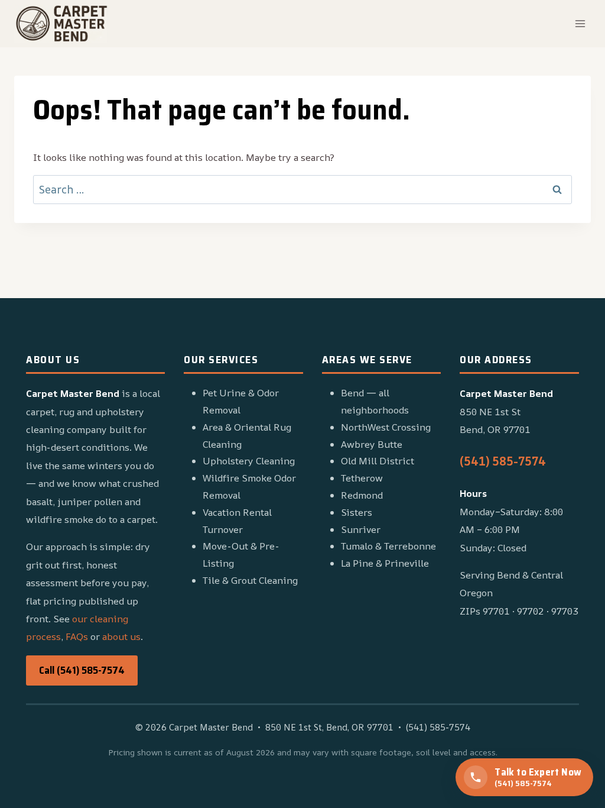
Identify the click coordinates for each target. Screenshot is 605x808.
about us (121, 636)
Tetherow (362, 477)
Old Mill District (377, 460)
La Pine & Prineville (385, 563)
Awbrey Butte (371, 444)
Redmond (362, 495)
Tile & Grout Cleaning (250, 580)
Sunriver (360, 529)
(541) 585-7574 (503, 461)
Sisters (356, 512)
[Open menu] (580, 23)
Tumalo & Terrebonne (388, 545)
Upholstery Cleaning (249, 460)
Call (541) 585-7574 (82, 670)
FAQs (77, 636)
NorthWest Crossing (386, 427)
